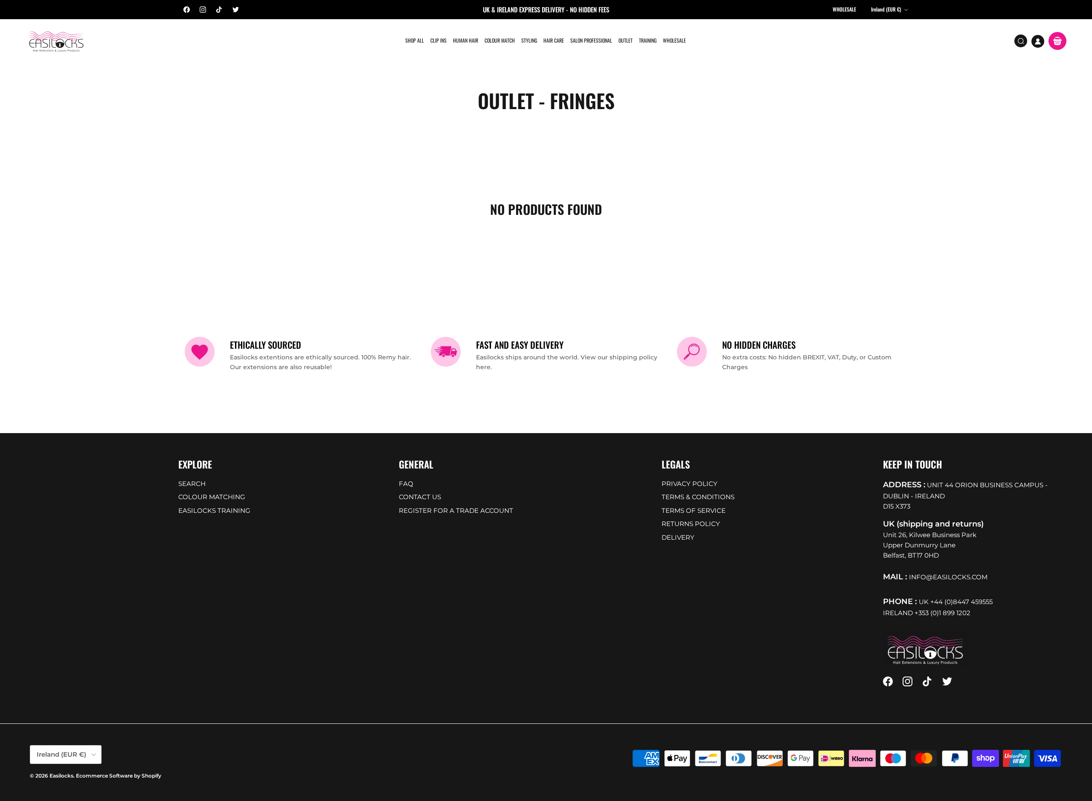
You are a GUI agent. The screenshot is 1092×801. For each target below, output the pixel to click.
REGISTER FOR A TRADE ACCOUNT (456, 510)
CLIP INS (438, 40)
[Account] (1037, 41)
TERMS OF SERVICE (694, 510)
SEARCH (192, 484)
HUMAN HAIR (465, 40)
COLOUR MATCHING (211, 497)
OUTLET (626, 40)
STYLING (529, 40)
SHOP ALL (414, 40)
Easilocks (61, 775)
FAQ (406, 484)
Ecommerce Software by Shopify (118, 775)
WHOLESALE (674, 40)
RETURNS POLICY (691, 524)
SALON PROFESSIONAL (591, 40)
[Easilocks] (56, 41)
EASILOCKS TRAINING (214, 510)
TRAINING (647, 40)
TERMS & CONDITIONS (698, 497)
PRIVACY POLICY (689, 484)
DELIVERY (678, 537)
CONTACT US (420, 497)
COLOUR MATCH (500, 40)
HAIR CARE (553, 40)
